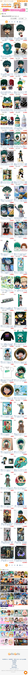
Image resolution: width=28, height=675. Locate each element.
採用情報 (14, 662)
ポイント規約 (14, 665)
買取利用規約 (14, 667)
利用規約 (14, 664)
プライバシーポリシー (14, 668)
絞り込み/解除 (13, 18)
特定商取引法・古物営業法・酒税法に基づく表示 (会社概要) (14, 659)
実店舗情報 (14, 660)
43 (17, 21)
